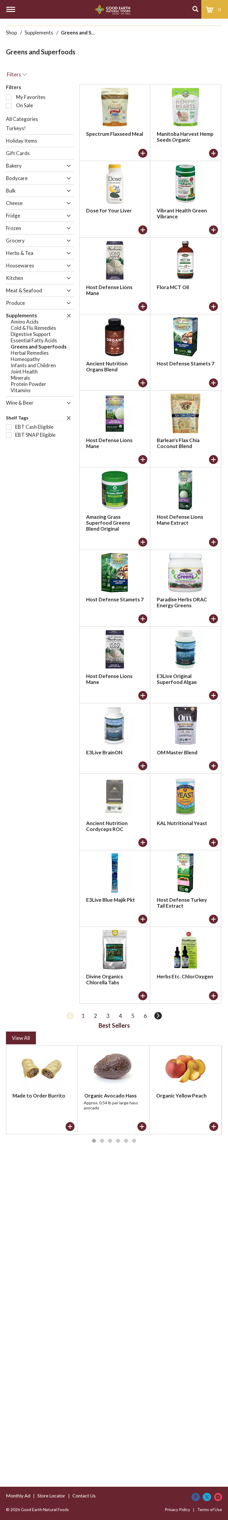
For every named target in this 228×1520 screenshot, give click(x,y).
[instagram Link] (218, 1497)
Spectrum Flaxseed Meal (114, 134)
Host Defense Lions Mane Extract (180, 520)
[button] (67, 166)
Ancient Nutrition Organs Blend (107, 366)
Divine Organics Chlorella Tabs (104, 979)
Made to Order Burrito (38, 1095)
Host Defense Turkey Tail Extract (182, 903)
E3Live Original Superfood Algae (177, 679)
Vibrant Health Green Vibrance (182, 213)
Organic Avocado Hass (110, 1095)
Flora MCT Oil (173, 287)
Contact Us (84, 1495)
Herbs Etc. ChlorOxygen (185, 976)
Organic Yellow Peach (181, 1095)
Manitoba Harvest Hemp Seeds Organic (185, 137)
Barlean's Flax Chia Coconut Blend (178, 443)
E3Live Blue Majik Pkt (110, 900)
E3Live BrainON (104, 752)
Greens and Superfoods (89, 32)
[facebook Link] (195, 1497)
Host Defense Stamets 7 (185, 363)
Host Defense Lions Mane (109, 290)
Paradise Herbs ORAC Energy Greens (182, 602)
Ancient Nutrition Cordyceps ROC (107, 826)
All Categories (22, 119)
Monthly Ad (18, 1495)
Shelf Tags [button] (17, 417)
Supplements (39, 32)
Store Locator (51, 1495)
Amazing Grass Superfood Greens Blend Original (108, 523)
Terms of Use (209, 1509)
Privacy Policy (177, 1509)
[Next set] (157, 1016)
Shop (11, 32)
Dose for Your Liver (109, 210)
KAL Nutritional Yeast (182, 823)
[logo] (112, 9)
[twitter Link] (207, 1497)
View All (21, 1038)
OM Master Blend (177, 752)
